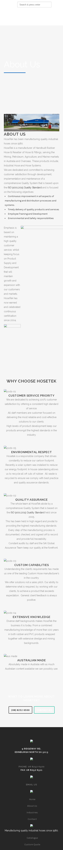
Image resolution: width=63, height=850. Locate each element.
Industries (32, 812)
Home (32, 799)
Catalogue (32, 837)
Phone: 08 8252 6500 (32, 766)
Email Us (31, 784)
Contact (32, 819)
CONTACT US (44, 710)
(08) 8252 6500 (20, 710)
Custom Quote (32, 844)
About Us (32, 805)
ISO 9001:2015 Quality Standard (25, 187)
